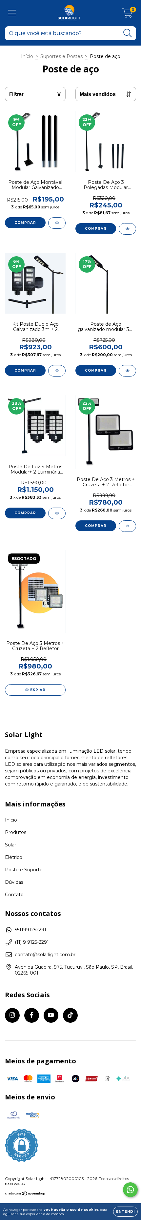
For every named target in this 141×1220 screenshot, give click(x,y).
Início (27, 56)
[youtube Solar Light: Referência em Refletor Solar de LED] (51, 1015)
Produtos (15, 832)
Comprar (25, 223)
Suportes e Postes (61, 56)
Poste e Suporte (24, 870)
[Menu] (12, 13)
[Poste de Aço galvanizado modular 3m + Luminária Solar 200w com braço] (127, 371)
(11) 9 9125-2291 (32, 942)
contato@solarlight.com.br (45, 955)
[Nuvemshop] (25, 1194)
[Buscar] (127, 33)
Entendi (125, 1212)
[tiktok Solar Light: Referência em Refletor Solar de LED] (70, 1015)
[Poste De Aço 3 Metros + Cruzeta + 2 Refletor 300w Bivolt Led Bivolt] (127, 526)
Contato (14, 895)
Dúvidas (14, 882)
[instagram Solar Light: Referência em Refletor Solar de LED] (12, 1015)
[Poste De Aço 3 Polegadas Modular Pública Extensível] (127, 229)
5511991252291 (30, 930)
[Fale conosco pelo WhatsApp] (130, 1189)
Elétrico (13, 857)
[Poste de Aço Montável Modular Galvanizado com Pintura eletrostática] (57, 223)
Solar (10, 845)
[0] (127, 15)
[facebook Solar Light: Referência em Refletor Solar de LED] (31, 1015)
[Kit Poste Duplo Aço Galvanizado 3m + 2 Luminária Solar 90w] (57, 371)
